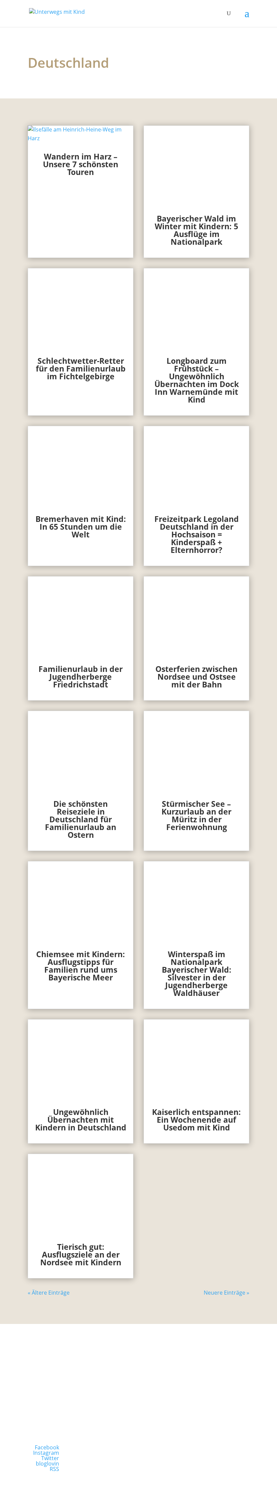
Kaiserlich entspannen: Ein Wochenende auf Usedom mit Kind (196, 1119)
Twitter (50, 1458)
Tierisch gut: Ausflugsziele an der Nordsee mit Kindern (80, 1254)
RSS (54, 1469)
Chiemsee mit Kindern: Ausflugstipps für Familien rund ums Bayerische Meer (80, 966)
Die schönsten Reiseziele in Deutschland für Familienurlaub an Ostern (80, 819)
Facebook (47, 1447)
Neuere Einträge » (226, 1292)
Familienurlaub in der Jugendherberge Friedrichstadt (81, 676)
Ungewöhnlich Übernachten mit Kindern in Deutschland (80, 1119)
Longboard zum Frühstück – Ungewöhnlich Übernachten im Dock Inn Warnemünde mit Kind (196, 380)
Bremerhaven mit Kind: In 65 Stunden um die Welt (80, 526)
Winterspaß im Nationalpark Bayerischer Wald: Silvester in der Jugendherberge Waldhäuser (196, 973)
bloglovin (47, 1463)
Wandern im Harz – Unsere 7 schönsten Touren (80, 164)
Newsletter (80, 1401)
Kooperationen (197, 1401)
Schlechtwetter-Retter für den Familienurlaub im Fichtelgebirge (81, 368)
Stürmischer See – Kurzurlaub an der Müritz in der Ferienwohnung (196, 815)
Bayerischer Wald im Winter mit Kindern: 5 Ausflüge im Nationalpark (196, 230)
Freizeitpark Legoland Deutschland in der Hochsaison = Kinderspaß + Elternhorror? (196, 534)
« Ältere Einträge (49, 1292)
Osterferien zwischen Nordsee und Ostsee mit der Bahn (196, 676)
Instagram (46, 1452)
